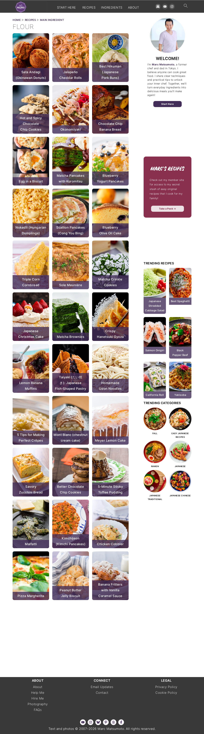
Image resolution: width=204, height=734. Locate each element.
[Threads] (113, 722)
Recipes (89, 7)
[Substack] (158, 6)
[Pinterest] (106, 722)
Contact (102, 693)
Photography (38, 704)
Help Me (37, 693)
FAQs (38, 710)
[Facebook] (121, 722)
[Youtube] (165, 6)
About (133, 7)
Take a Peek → (167, 208)
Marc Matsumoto (163, 64)
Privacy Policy (166, 687)
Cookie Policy (166, 693)
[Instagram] (172, 6)
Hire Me (37, 698)
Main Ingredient (52, 19)
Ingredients (111, 7)
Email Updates (102, 687)
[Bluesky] (98, 722)
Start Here (66, 7)
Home (17, 19)
